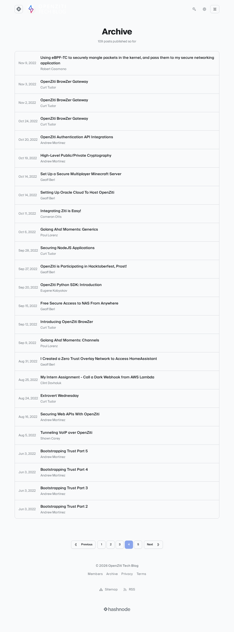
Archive (112, 574)
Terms (141, 574)
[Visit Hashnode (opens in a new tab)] (117, 609)
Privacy (127, 574)
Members (95, 574)
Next (150, 544)
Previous (87, 544)
